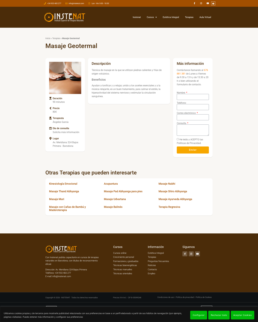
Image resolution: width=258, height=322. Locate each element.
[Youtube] (208, 3)
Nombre (181, 93)
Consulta (182, 123)
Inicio (47, 38)
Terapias (189, 17)
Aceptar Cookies (242, 315)
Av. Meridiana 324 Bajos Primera (71, 269)
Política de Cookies (204, 297)
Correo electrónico (186, 113)
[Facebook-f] (194, 3)
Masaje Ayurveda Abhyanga (175, 199)
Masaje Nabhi (167, 183)
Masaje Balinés (113, 206)
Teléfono (181, 103)
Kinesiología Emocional (63, 183)
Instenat (137, 17)
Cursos (150, 17)
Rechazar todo (219, 315)
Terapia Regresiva (169, 206)
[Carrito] (213, 3)
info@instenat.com (61, 276)
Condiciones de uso (165, 297)
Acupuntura (111, 183)
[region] (129, 314)
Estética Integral (171, 17)
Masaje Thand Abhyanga (64, 191)
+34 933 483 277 (62, 273)
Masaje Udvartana (115, 199)
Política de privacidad (185, 297)
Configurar (199, 315)
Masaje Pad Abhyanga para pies (123, 191)
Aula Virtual (205, 17)
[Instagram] (201, 3)
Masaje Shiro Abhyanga (173, 191)
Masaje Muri (56, 199)
